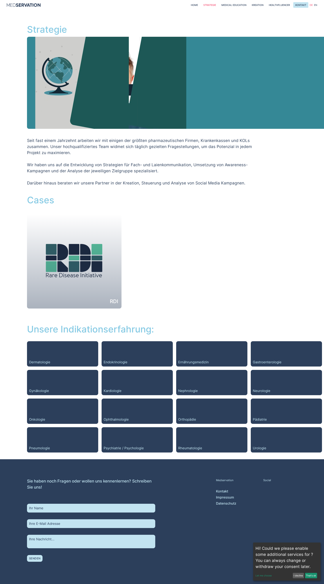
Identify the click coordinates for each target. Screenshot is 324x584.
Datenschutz (226, 503)
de (311, 5)
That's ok (311, 575)
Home (194, 5)
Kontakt (300, 5)
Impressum (225, 497)
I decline (298, 575)
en (315, 5)
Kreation (257, 5)
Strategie (209, 5)
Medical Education (233, 5)
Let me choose (263, 575)
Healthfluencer (279, 5)
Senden (34, 558)
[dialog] (287, 562)
